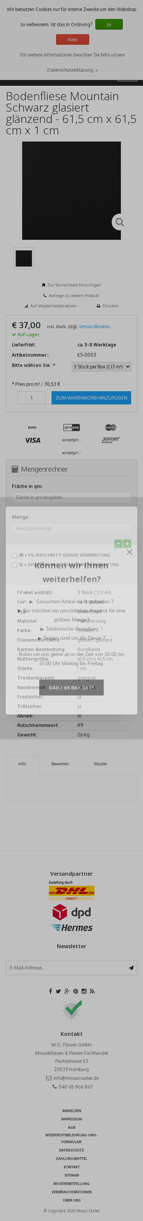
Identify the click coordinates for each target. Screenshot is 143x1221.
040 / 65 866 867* (71, 687)
